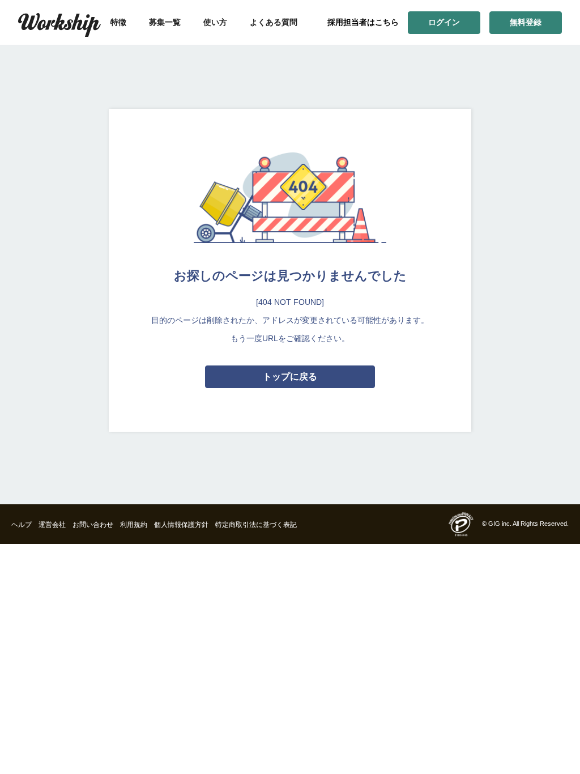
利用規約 (133, 525)
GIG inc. (499, 523)
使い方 (215, 22)
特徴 (118, 22)
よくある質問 (273, 22)
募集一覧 (165, 22)
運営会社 (52, 525)
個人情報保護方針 (181, 525)
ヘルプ (21, 525)
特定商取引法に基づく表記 (256, 525)
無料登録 (525, 22)
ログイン (444, 22)
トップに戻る (290, 376)
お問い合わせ (92, 525)
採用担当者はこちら (363, 22)
